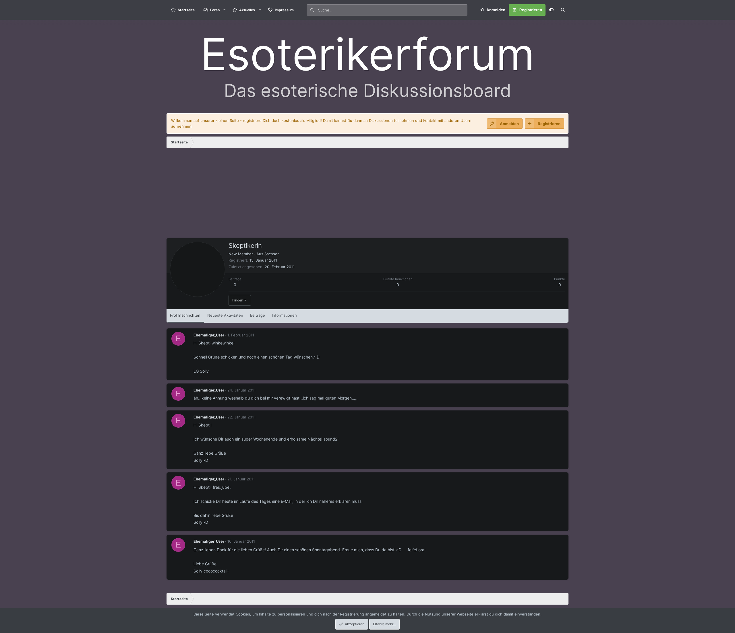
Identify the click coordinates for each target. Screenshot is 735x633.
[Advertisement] (367, 195)
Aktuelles (247, 10)
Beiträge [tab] (257, 315)
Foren (215, 10)
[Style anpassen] (551, 10)
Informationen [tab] (284, 315)
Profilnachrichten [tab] (185, 315)
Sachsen (272, 254)
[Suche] (562, 10)
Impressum (284, 10)
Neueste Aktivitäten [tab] (225, 315)
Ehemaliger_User (209, 335)
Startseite (186, 10)
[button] (224, 10)
